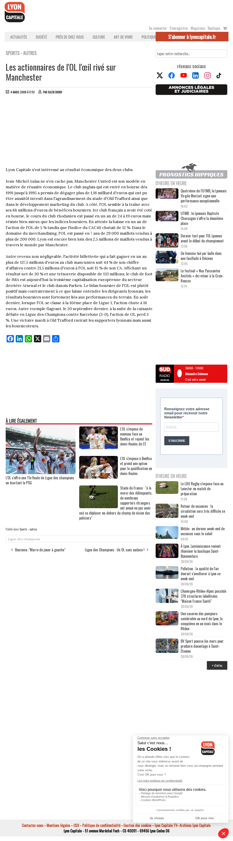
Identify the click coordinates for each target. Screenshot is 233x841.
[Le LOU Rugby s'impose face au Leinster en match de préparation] (167, 488)
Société (41, 37)
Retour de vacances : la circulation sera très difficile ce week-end (203, 511)
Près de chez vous (70, 37)
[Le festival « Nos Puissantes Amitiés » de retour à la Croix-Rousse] (167, 275)
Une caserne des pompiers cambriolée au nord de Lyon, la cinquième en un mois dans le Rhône (202, 621)
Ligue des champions (24, 539)
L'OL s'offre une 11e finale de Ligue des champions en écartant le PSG (40, 480)
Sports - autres (28, 529)
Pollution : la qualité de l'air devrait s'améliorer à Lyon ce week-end (200, 573)
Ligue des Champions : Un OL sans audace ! (114, 549)
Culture (99, 37)
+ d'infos (217, 665)
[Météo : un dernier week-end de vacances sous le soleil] (167, 533)
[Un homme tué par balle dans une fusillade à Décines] (167, 257)
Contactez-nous (32, 825)
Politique (149, 37)
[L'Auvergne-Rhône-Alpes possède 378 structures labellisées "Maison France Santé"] (167, 596)
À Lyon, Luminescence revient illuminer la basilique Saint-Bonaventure (201, 551)
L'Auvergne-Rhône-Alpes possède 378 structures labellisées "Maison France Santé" (203, 596)
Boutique (214, 28)
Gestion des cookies (138, 825)
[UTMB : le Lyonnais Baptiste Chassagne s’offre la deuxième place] (167, 216)
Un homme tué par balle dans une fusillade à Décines (201, 256)
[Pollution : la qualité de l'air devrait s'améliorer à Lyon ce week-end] (167, 573)
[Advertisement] (79, 132)
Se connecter (158, 28)
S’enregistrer (179, 28)
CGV (76, 825)
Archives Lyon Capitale (195, 825)
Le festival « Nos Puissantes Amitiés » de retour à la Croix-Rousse (202, 275)
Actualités (18, 37)
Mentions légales (58, 825)
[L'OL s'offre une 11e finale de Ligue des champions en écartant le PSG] (41, 472)
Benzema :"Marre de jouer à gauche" (40, 549)
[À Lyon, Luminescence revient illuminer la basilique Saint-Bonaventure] (167, 551)
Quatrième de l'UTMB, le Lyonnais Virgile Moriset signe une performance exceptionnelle (204, 195)
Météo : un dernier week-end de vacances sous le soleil (203, 531)
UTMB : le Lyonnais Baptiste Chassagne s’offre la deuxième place (202, 218)
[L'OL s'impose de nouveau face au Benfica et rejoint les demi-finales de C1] (98, 447)
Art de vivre (123, 37)
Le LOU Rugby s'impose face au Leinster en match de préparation (202, 488)
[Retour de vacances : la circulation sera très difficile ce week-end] (167, 511)
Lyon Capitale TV (166, 825)
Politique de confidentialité (101, 825)
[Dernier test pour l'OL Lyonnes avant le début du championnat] (167, 240)
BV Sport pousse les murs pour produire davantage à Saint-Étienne (202, 646)
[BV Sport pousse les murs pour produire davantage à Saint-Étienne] (167, 646)
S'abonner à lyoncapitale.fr (192, 36)
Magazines (198, 28)
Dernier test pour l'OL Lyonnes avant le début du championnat (202, 238)
